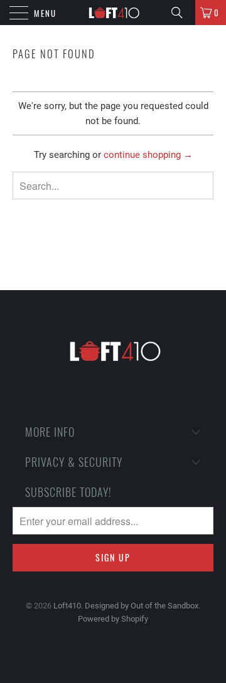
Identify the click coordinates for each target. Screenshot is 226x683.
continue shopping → (148, 154)
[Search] (181, 12)
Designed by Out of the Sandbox (141, 605)
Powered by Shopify (113, 618)
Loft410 (67, 605)
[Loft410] (113, 12)
